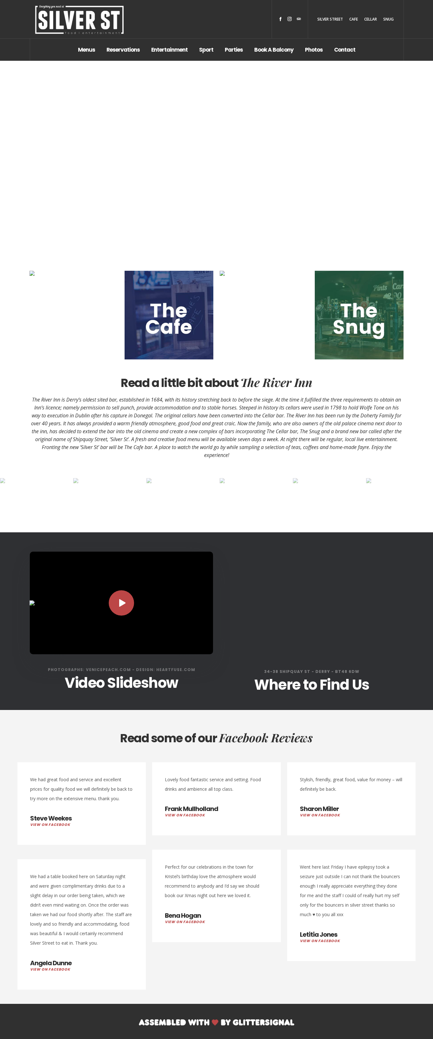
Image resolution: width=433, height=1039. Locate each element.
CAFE (353, 19)
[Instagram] (289, 18)
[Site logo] (79, 19)
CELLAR (370, 19)
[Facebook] (280, 18)
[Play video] (121, 603)
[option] (92, 500)
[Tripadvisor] (298, 18)
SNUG (388, 19)
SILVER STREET (330, 19)
